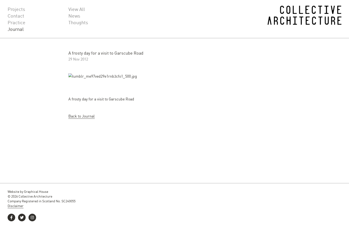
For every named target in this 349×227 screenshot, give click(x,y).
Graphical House (36, 191)
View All (76, 9)
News (74, 16)
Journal (16, 29)
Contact (16, 16)
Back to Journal (81, 116)
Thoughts (78, 22)
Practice (16, 22)
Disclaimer (16, 205)
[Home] (304, 19)
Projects (16, 9)
